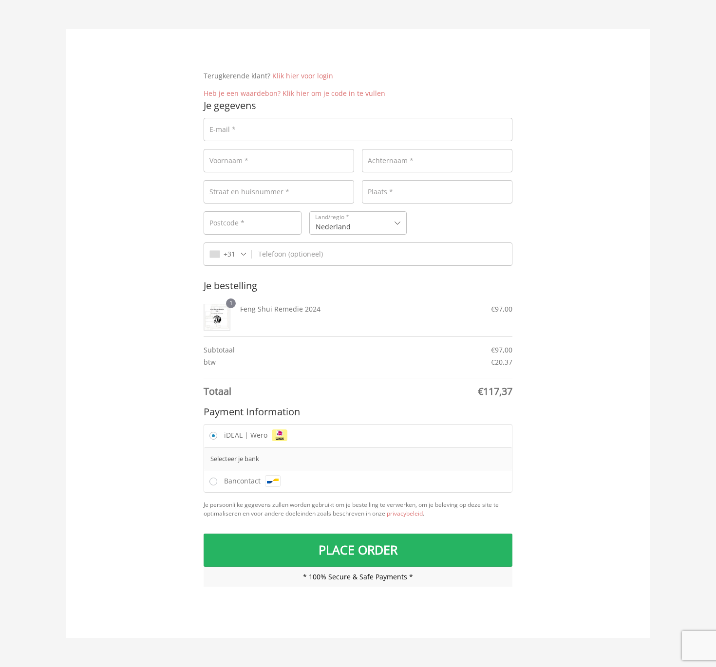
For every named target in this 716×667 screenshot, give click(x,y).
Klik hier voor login (302, 75)
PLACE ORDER (358, 549)
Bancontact (243, 480)
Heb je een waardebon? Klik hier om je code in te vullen (294, 93)
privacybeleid (405, 513)
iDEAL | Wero (246, 435)
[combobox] (358, 223)
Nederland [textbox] (333, 226)
